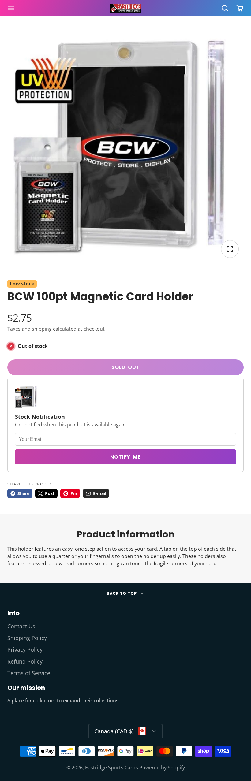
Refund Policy (25, 661)
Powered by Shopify (162, 767)
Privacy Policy (25, 649)
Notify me (125, 456)
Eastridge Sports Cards (111, 767)
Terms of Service (28, 673)
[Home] (125, 8)
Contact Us (21, 626)
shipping (42, 328)
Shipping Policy (27, 638)
